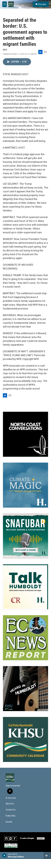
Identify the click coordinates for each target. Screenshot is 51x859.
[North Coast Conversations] (25, 434)
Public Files (10, 816)
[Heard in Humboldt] (25, 688)
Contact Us (10, 810)
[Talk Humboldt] (25, 586)
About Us (10, 804)
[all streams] (47, 855)
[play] (4, 855)
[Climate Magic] (25, 485)
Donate (42, 4)
